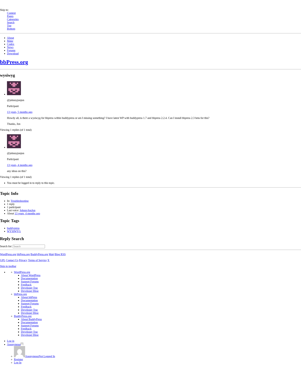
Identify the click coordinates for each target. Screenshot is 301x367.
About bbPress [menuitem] (29, 297)
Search (10, 22)
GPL (2, 260)
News (10, 47)
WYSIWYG (14, 231)
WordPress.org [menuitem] (22, 272)
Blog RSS (60, 254)
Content (11, 13)
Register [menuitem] (18, 359)
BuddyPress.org (39, 254)
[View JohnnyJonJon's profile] (14, 94)
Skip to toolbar (8, 266)
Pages (10, 16)
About (10, 37)
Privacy (23, 260)
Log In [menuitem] (17, 362)
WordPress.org (8, 254)
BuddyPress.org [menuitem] (23, 316)
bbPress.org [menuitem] (20, 294)
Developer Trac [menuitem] (29, 287)
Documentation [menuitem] (29, 278)
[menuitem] (34, 356)
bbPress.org (14, 62)
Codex (10, 44)
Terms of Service (37, 260)
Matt (51, 254)
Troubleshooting (20, 200)
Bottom (11, 28)
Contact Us (12, 260)
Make (10, 40)
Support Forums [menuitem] (30, 281)
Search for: (6, 246)
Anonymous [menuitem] (14, 344)
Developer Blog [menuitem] (29, 290)
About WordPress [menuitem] (30, 275)
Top (9, 25)
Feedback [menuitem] (26, 284)
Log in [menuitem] (10, 340)
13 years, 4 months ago (19, 165)
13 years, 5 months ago (19, 112)
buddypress (13, 228)
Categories (13, 19)
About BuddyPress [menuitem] (31, 319)
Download (13, 53)
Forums (11, 50)
